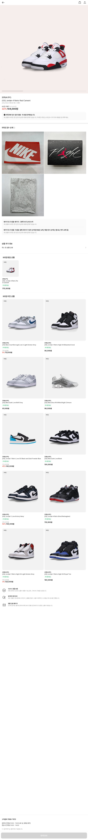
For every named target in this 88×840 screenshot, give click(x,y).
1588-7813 (12, 819)
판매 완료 (44, 835)
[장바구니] (79, 2)
